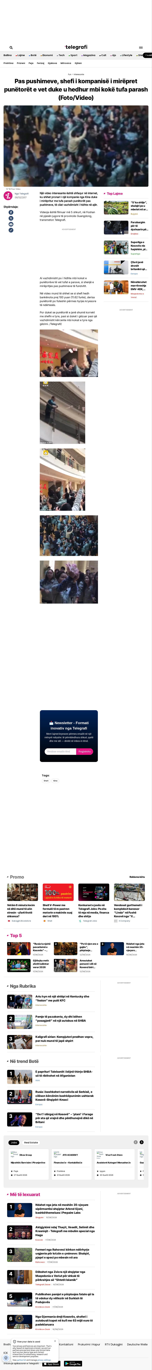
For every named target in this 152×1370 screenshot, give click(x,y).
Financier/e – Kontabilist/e (68, 1162)
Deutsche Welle (137, 1344)
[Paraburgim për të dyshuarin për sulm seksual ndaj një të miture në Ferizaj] (116, 227)
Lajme (21, 55)
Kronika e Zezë (42, 1306)
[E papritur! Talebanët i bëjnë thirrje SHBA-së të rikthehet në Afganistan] (19, 1076)
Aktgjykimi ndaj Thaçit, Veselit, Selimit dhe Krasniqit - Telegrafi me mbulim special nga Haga (65, 1231)
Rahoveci (40, 1262)
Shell (50, 920)
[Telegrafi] (76, 47)
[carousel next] (142, 1142)
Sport (74, 55)
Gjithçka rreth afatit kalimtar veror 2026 (41, 964)
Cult (103, 55)
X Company (124, 920)
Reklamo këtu (137, 876)
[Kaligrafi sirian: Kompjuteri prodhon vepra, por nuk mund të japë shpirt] (19, 1042)
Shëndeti (143, 55)
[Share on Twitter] (11, 218)
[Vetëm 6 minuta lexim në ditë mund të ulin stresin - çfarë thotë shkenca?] (22, 892)
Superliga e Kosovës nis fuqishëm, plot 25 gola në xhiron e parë (139, 249)
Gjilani (78, 63)
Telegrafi (24, 193)
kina (55, 780)
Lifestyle (127, 55)
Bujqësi (134, 214)
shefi (46, 780)
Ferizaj (40, 63)
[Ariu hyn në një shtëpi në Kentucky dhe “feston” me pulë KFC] (19, 1001)
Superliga (135, 253)
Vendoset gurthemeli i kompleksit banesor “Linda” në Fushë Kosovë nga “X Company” (128, 913)
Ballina (8, 55)
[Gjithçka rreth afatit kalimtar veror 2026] (19, 965)
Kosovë (39, 1239)
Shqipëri (39, 1217)
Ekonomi (47, 55)
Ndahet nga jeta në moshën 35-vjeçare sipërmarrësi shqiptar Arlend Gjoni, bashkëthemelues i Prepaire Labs (61, 1208)
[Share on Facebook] (11, 212)
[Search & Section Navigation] (141, 47)
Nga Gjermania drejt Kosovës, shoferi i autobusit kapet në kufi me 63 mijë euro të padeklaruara (64, 1320)
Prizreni (21, 63)
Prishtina (8, 63)
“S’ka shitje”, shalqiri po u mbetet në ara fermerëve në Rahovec (139, 209)
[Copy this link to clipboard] (11, 230)
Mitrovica (66, 63)
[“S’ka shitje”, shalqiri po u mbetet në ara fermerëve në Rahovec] (116, 207)
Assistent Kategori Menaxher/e (114, 1162)
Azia (37, 1080)
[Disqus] (76, 833)
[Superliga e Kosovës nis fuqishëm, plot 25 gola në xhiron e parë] (116, 247)
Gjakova (52, 63)
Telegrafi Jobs (90, 920)
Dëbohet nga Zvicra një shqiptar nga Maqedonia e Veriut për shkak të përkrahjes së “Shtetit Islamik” (60, 1275)
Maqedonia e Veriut (137, 295)
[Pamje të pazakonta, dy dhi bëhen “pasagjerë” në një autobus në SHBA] (19, 1021)
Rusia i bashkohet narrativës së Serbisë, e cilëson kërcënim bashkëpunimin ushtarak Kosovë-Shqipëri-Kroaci (64, 1095)
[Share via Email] (11, 224)
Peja (31, 63)
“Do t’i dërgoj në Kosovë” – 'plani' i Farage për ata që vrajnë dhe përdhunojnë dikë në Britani (64, 1118)
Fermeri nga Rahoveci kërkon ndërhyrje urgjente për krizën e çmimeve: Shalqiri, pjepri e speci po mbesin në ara (62, 1253)
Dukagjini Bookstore (21, 920)
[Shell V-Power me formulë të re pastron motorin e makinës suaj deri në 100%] (58, 892)
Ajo (114, 55)
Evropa (134, 273)
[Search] (11, 47)
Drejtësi (134, 233)
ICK (6, 1353)
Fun (69, 75)
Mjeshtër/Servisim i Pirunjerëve (28, 1162)
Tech (62, 55)
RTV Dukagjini (113, 1344)
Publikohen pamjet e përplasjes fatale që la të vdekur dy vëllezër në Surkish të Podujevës (64, 1298)
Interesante (41, 1005)
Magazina (89, 55)
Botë (34, 55)
